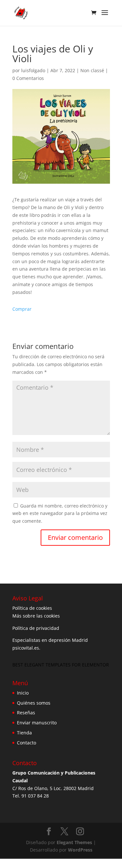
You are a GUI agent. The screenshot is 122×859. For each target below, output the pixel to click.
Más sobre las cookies (36, 616)
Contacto (26, 743)
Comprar (22, 309)
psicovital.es (25, 648)
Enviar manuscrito (37, 723)
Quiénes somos (33, 703)
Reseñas (26, 712)
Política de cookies (32, 608)
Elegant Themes (74, 842)
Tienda (24, 733)
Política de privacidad (35, 628)
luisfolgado (33, 70)
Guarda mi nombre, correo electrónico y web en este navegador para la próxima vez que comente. (59, 513)
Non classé (92, 70)
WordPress (80, 850)
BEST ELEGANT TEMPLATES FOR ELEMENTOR (60, 665)
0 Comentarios (28, 78)
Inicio (23, 693)
